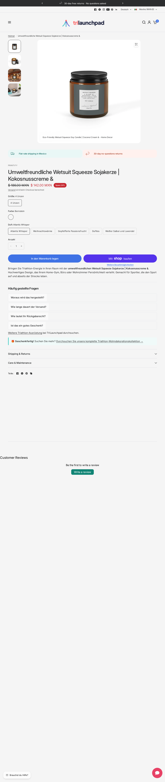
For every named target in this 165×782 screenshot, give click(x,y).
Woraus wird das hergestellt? (27, 297)
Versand (11, 190)
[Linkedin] (116, 9)
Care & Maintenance (19, 362)
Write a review (82, 472)
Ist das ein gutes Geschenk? (27, 325)
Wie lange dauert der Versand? (28, 306)
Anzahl (11, 239)
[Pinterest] (112, 9)
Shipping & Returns (19, 353)
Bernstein (10, 217)
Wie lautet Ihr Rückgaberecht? (28, 316)
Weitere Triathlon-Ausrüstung (25, 332)
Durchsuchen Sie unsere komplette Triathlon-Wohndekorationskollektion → (99, 341)
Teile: (11, 373)
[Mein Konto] (149, 22)
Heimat (11, 36)
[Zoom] (136, 44)
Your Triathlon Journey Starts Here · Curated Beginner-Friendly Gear (85, 3)
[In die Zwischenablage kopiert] (31, 373)
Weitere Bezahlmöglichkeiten (120, 265)
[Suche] (144, 22)
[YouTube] (108, 9)
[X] (99, 9)
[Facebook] (95, 9)
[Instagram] (104, 9)
